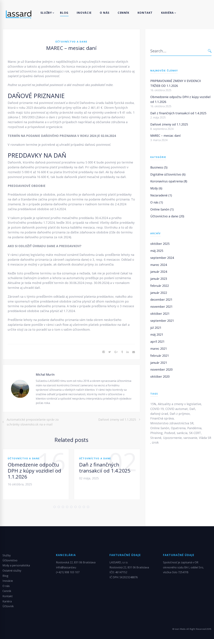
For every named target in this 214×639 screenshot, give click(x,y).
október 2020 (160, 376)
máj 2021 (156, 334)
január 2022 (158, 293)
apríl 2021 (157, 341)
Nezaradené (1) (161, 195)
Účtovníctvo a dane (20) (167, 216)
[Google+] (116, 352)
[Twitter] (109, 352)
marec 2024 (158, 265)
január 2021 (158, 363)
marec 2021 (158, 349)
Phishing (156, 433)
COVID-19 (157, 409)
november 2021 (161, 307)
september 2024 (162, 258)
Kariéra (7, 601)
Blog (5, 576)
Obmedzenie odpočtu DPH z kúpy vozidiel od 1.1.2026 (34, 471)
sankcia (182, 433)
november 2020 (161, 369)
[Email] (133, 352)
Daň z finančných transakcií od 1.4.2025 (104, 468)
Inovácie (8, 581)
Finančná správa (162, 418)
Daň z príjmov (180, 414)
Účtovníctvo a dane (71, 41)
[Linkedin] (127, 352)
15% (153, 404)
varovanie (190, 438)
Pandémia (194, 428)
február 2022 (159, 286)
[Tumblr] (122, 352)
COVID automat (176, 409)
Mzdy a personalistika (16, 565)
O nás (6, 586)
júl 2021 (155, 328)
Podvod (169, 433)
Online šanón (159, 428)
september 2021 (162, 321)
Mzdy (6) (156, 188)
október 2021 (160, 314)
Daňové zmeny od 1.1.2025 (117, 419)
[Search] (209, 51)
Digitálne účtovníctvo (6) (167, 174)
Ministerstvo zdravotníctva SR (171, 423)
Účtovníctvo (10, 560)
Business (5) (158, 167)
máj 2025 (156, 251)
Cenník (7, 591)
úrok (155, 442)
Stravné (155, 438)
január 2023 (158, 279)
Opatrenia (178, 428)
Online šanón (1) (162, 209)
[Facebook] (103, 352)
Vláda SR (205, 438)
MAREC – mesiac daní (165, 136)
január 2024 (158, 272)
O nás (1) (156, 202)
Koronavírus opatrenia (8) (168, 181)
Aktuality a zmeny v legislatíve (179, 404)
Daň (192, 409)
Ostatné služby (12, 570)
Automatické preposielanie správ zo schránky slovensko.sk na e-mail (33, 421)
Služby (7, 555)
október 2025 (160, 244)
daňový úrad (159, 414)
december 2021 (161, 299)
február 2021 (159, 356)
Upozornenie (172, 438)
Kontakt (8, 596)
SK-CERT (195, 433)
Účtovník (8, 606)
